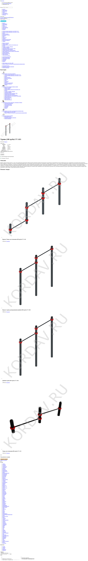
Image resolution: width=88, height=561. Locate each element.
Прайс (3, 25)
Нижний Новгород (5, 506)
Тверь (3, 526)
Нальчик (3, 504)
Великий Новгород (5, 473)
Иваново (4, 483)
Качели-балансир (7, 77)
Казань (3, 486)
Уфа (3, 533)
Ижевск (3, 484)
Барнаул (3, 468)
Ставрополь (4, 523)
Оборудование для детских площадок (8, 73)
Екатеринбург (4, 482)
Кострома (4, 491)
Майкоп (3, 500)
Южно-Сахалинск (5, 541)
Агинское (4, 464)
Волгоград (4, 476)
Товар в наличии (4, 6)
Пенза (3, 511)
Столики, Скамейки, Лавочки (7, 46)
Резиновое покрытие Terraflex (7, 115)
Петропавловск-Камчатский (7, 514)
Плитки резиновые (5, 67)
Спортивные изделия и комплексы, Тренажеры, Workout (12, 102)
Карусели (4, 35)
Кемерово (4, 489)
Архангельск (4, 466)
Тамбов (3, 525)
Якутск (3, 542)
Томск (3, 527)
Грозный (3, 480)
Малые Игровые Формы (6, 39)
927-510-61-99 (2, 17)
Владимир (4, 475)
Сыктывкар (4, 524)
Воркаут (3, 61)
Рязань (3, 517)
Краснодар (4, 492)
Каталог (3, 9)
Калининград (4, 487)
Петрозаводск (4, 513)
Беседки (3, 45)
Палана (3, 510)
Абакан (3, 463)
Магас (3, 499)
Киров (3, 490)
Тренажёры (4, 59)
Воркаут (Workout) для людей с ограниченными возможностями (15, 112)
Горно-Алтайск (5, 479)
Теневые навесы (7, 88)
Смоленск (4, 522)
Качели (5, 76)
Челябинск (4, 537)
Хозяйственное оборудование (7, 49)
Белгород (4, 469)
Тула (3, 528)
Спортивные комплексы (6, 56)
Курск (3, 496)
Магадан (3, 498)
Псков (3, 515)
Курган (3, 495)
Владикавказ (4, 474)
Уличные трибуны (5, 52)
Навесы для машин (7, 87)
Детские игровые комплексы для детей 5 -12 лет (10, 32)
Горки (3, 36)
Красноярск (4, 493)
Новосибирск (4, 507)
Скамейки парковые (5, 47)
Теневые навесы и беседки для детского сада (10, 44)
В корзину (2, 154)
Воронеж (4, 478)
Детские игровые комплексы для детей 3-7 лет (10, 31)
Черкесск (4, 538)
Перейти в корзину (3, 460)
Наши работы (4, 10)
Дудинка (3, 481)
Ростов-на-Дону (5, 516)
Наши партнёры (5, 13)
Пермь (3, 512)
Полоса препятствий (6, 57)
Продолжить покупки (4, 459)
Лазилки (3, 38)
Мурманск (4, 503)
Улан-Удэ (4, 531)
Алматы (3, 547)
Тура (3, 529)
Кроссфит (4, 60)
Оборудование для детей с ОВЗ (7, 63)
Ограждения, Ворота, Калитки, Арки (8, 48)
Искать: (1, 7)
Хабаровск (4, 534)
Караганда (4, 549)
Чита (3, 539)
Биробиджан (4, 470)
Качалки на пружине (6, 34)
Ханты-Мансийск (5, 535)
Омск (3, 508)
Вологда (3, 477)
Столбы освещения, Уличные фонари (8, 50)
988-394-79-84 (2, 18)
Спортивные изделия (6, 58)
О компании (4, 12)
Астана (3, 548)
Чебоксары (4, 536)
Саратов (3, 521)
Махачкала (4, 501)
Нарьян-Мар (4, 505)
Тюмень (3, 530)
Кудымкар (4, 494)
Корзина (3, 29)
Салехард (4, 518)
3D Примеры (4, 11)
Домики (3, 41)
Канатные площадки (6, 40)
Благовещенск (4, 471)
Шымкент (4, 550)
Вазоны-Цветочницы (6, 53)
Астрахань (4, 467)
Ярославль (4, 543)
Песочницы (4, 37)
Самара (3, 519)
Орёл (3, 509)
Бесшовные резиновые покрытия (8, 66)
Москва (3, 502)
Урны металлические (8, 99)
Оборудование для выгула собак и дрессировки (10, 51)
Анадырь (4, 465)
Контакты (4, 14)
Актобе (3, 546)
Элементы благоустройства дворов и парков (10, 86)
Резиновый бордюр (5, 65)
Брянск (3, 472)
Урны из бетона (5, 54)
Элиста (3, 540)
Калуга (3, 488)
